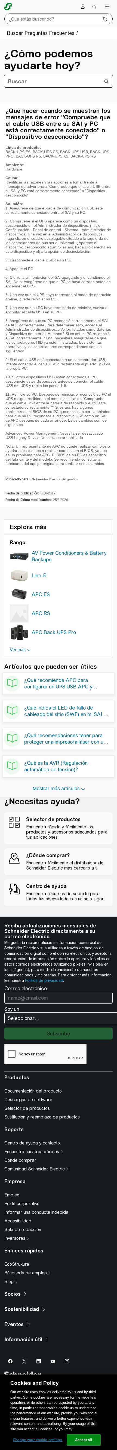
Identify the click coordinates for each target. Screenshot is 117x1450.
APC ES (41, 594)
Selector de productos (27, 1108)
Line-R (39, 575)
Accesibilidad (17, 1220)
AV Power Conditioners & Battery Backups (69, 556)
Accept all (83, 1440)
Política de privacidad (44, 980)
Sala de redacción (22, 1229)
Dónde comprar (20, 1160)
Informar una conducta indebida (36, 1212)
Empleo (11, 1195)
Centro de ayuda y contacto (32, 1143)
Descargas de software (28, 1099)
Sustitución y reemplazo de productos (42, 1117)
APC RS (41, 613)
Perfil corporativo (21, 1203)
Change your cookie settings (37, 1440)
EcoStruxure (16, 1264)
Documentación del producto (33, 1091)
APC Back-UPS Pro (54, 632)
